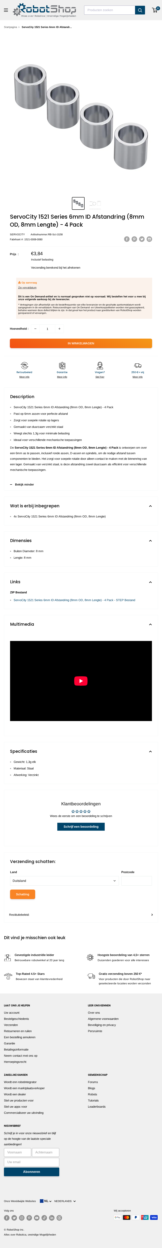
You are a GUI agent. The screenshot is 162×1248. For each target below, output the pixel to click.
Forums (93, 1082)
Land (13, 872)
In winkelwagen (81, 343)
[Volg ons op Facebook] (6, 1218)
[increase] (59, 329)
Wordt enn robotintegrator (20, 1082)
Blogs (91, 1088)
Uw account (11, 1012)
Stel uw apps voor (15, 1106)
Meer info (24, 376)
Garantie (9, 1043)
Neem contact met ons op (20, 1055)
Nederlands (63, 1201)
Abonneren (31, 1171)
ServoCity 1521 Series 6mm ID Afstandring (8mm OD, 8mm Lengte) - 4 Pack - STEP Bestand (74, 600)
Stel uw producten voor (19, 1100)
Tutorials (93, 1100)
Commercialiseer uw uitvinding (23, 1112)
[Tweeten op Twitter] (142, 239)
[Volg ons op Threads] (59, 1218)
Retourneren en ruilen (18, 1031)
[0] (154, 10)
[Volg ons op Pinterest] (29, 1218)
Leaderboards (97, 1106)
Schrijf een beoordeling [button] (81, 826)
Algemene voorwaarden (103, 1018)
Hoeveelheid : (19, 328)
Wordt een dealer (15, 1094)
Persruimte (95, 1031)
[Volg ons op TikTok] (44, 1218)
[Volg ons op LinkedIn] (52, 1218)
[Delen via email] (149, 239)
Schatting (22, 894)
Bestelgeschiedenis (16, 1018)
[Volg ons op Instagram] (21, 1218)
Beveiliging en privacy (102, 1025)
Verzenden (11, 1025)
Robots (92, 1094)
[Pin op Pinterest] (134, 239)
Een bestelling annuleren (19, 1037)
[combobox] (109, 10)
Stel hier (99, 376)
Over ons (94, 1012)
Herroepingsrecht (15, 1061)
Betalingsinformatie (16, 1049)
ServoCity (17, 234)
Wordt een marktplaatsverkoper (24, 1088)
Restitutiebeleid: (19, 914)
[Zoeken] (140, 10)
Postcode (127, 872)
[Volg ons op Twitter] (14, 1218)
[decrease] (35, 329)
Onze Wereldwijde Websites (20, 1201)
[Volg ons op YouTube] (37, 1218)
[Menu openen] (6, 10)
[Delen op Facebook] (127, 239)
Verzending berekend (44, 267)
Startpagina (10, 27)
